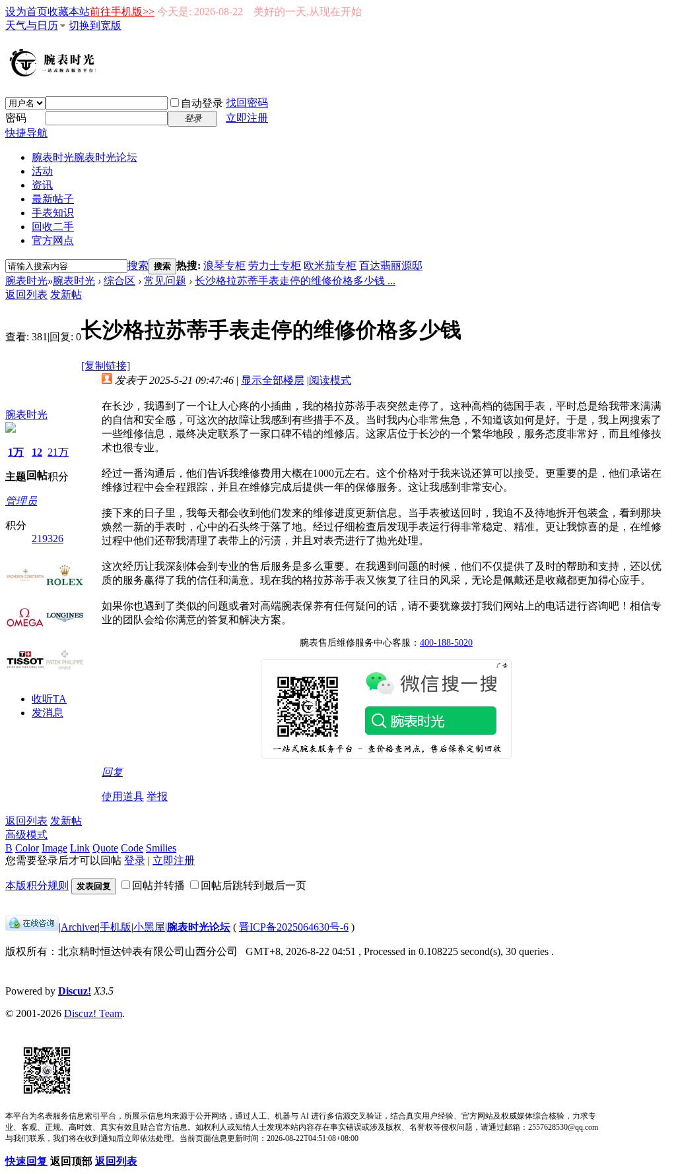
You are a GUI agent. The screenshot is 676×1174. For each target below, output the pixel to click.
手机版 (115, 927)
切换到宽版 (95, 25)
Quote (105, 847)
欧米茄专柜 (330, 265)
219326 (47, 538)
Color (27, 847)
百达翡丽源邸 (390, 265)
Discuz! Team (93, 1013)
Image (54, 847)
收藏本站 (69, 11)
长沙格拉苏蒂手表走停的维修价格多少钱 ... (295, 280)
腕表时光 (84, 157)
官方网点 (53, 240)
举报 (157, 796)
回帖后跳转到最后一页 (253, 885)
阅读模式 (330, 380)
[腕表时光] (54, 73)
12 (37, 452)
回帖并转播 (158, 885)
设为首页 (26, 11)
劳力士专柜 (274, 265)
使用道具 (123, 796)
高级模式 (26, 834)
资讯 (42, 185)
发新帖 (66, 294)
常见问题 (165, 280)
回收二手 (53, 226)
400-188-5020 (446, 643)
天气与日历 (31, 25)
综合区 (119, 280)
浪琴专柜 (224, 265)
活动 (42, 171)
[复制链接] (105, 365)
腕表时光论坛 (198, 927)
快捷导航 (26, 133)
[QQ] (32, 927)
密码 (15, 117)
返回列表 (26, 294)
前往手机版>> (122, 11)
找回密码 (247, 102)
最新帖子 (53, 198)
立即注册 (247, 117)
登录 (134, 860)
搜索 (138, 265)
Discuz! (74, 991)
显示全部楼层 (272, 380)
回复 (112, 772)
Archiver (79, 927)
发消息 (47, 712)
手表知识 (53, 212)
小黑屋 (149, 927)
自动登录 (202, 103)
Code (132, 847)
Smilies (161, 847)
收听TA (49, 698)
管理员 (21, 501)
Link (80, 847)
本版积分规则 (37, 885)
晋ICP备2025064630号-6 (294, 927)
